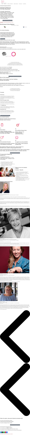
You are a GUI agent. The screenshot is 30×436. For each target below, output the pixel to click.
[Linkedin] (1, 432)
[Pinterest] (5, 432)
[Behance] (7, 432)
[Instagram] (2, 432)
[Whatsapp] (4, 432)
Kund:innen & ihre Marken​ (7, 24)
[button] (0, 27)
